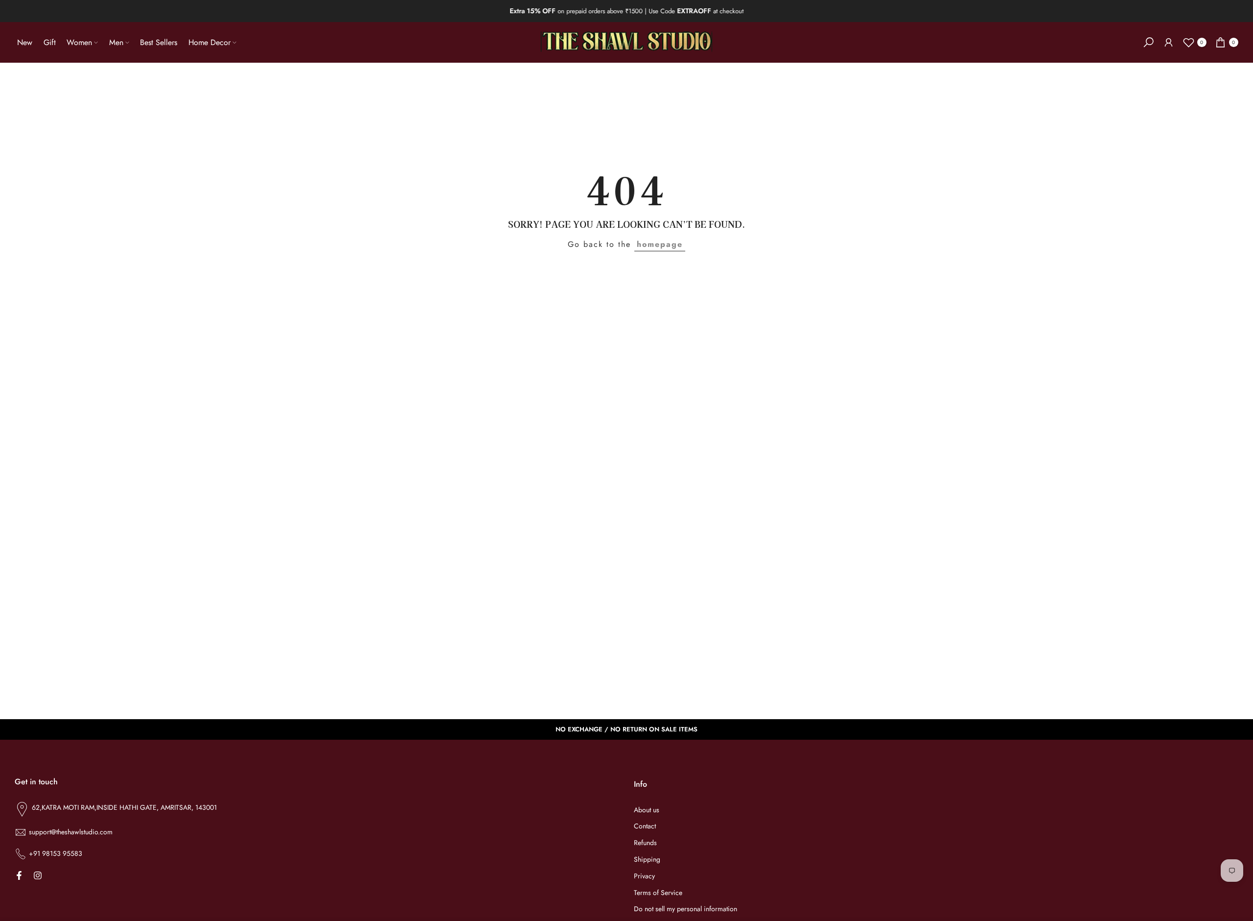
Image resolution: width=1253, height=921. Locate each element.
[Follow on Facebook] (19, 875)
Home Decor (209, 42)
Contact (645, 826)
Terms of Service (658, 892)
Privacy (644, 876)
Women (79, 42)
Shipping (647, 859)
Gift (50, 42)
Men (116, 42)
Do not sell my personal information (685, 909)
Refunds (645, 843)
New (24, 42)
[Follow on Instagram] (37, 875)
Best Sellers (158, 42)
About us (646, 810)
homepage (660, 244)
